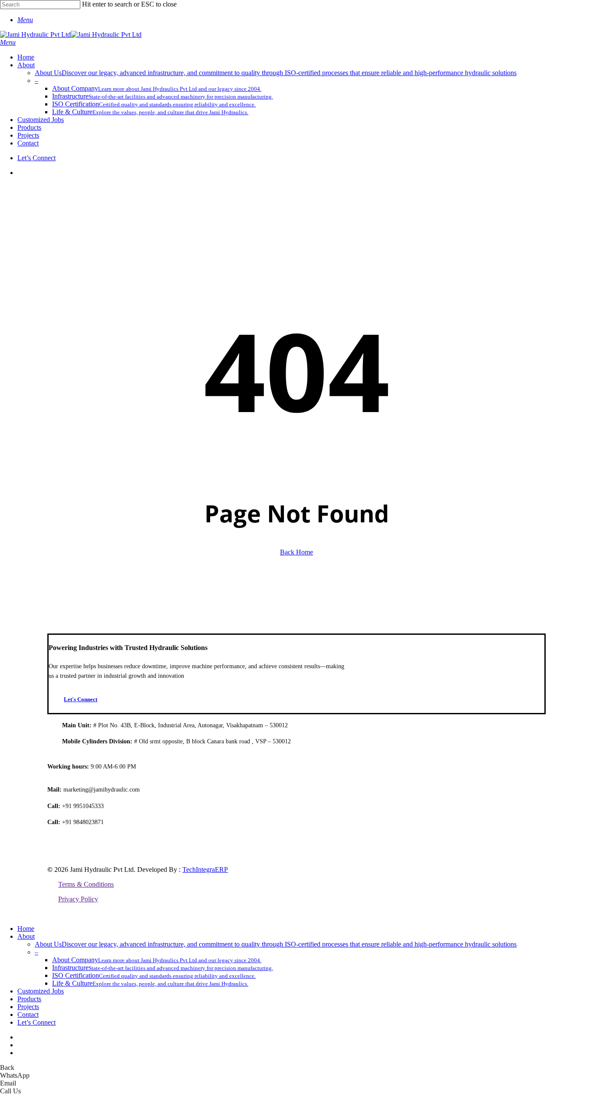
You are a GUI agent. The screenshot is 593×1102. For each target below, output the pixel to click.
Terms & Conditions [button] (86, 884)
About (26, 936)
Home (25, 928)
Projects (28, 1006)
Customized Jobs (40, 991)
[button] (25, 19)
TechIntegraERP (205, 869)
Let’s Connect (36, 1022)
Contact (28, 1014)
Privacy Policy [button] (78, 899)
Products (29, 999)
